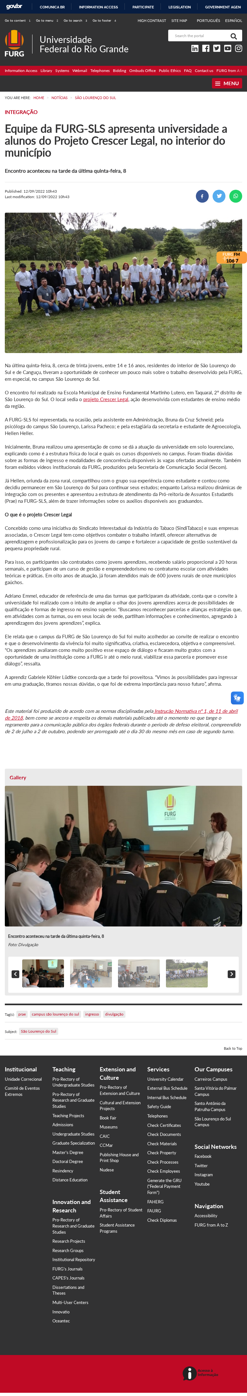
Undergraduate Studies (73, 1134)
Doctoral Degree (67, 1161)
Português (209, 20)
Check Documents (164, 1134)
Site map (179, 20)
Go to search (75, 20)
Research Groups (68, 1250)
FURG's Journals (67, 1268)
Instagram (204, 1174)
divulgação (114, 1014)
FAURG (154, 1210)
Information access (98, 7)
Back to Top (233, 1048)
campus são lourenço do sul (55, 1014)
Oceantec (61, 1320)
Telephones (100, 70)
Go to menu (47, 20)
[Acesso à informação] (201, 1374)
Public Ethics (170, 70)
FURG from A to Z (211, 1225)
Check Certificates (164, 1125)
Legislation (180, 7)
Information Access (21, 70)
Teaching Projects (68, 1115)
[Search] (232, 35)
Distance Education (69, 1179)
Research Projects (68, 1241)
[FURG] (18, 32)
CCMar (106, 1145)
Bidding (119, 70)
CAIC (105, 1136)
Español (233, 20)
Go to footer (104, 20)
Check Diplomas (162, 1220)
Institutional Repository (73, 1259)
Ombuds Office (142, 70)
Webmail (79, 70)
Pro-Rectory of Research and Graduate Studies (73, 1100)
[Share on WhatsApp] (235, 196)
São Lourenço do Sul (38, 1031)
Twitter (201, 1165)
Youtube (202, 1184)
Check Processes (162, 1162)
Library (46, 70)
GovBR (14, 7)
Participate (143, 7)
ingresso (92, 1014)
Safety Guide (159, 1106)
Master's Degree (67, 1152)
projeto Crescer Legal (105, 399)
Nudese (107, 1169)
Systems (62, 70)
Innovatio (60, 1311)
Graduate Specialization (73, 1143)
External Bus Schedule (167, 1088)
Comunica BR (52, 7)
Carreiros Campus (211, 1079)
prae (22, 1014)
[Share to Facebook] (202, 196)
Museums (109, 1126)
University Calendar (165, 1079)
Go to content (18, 20)
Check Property (161, 1152)
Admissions (62, 1124)
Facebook (203, 1156)
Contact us (204, 70)
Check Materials (162, 1143)
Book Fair (108, 1117)
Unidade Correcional (23, 1079)
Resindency (62, 1170)
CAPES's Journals (68, 1277)
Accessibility (206, 1215)
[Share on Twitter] (219, 196)
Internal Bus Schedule (167, 1097)
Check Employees (163, 1171)
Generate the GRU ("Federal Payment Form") (164, 1186)
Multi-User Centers (70, 1302)
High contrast (152, 20)
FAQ (188, 70)
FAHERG (155, 1201)
